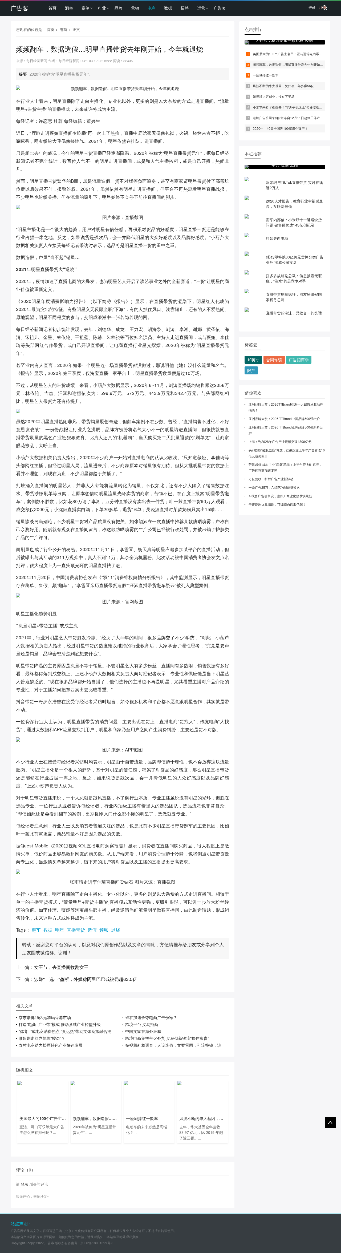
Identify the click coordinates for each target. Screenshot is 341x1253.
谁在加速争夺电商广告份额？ (151, 1017)
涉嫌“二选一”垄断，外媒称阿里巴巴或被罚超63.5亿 (85, 979)
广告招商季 (299, 359)
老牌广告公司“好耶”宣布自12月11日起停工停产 (286, 117)
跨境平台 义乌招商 (141, 1024)
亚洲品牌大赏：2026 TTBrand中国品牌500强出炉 (284, 418)
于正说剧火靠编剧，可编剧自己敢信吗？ (277, 504)
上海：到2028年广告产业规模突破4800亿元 (280, 441)
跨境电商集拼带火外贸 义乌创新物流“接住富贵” (167, 1038)
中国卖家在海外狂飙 (143, 1031)
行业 (102, 8)
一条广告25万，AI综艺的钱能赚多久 (274, 487)
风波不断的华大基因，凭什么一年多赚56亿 (283, 85)
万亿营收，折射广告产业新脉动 (271, 478)
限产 (251, 370)
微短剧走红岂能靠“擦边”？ (42, 1038)
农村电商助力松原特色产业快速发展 (51, 1045)
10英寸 (253, 359)
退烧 (115, 929)
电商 (152, 8)
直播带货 (76, 929)
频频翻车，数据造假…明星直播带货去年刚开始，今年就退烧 (296, 64)
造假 (92, 929)
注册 (322, 7)
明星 (59, 929)
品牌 (119, 8)
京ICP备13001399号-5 (96, 1242)
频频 (103, 929)
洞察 (69, 8)
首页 (52, 8)
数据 (168, 8)
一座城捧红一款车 (265, 75)
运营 (201, 8)
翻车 (36, 929)
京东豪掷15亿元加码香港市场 (45, 1017)
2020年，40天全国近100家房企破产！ (280, 128)
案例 (86, 8)
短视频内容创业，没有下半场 (273, 96)
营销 (135, 8)
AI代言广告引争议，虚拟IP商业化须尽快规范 (280, 496)
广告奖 (220, 8)
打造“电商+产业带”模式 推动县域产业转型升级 (60, 1024)
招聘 (185, 8)
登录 (311, 7)
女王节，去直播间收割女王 (61, 967)
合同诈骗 (274, 359)
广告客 (19, 8)
